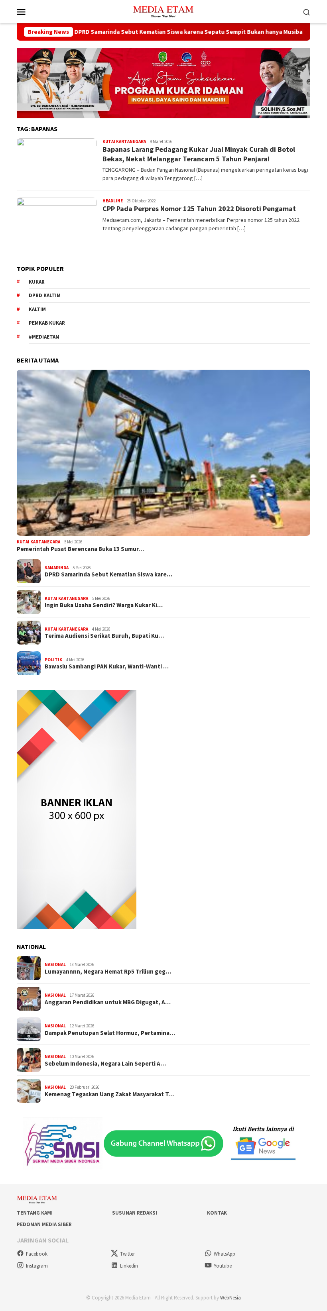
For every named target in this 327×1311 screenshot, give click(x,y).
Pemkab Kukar (47, 322)
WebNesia (230, 1297)
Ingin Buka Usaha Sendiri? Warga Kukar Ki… (104, 605)
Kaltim (37, 309)
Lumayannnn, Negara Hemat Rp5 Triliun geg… (108, 971)
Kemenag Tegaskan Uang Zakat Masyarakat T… (109, 1094)
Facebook (36, 1253)
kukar (37, 281)
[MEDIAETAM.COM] (163, 10)
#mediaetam (44, 336)
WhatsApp (224, 1253)
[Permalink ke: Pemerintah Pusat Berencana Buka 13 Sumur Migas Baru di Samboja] (163, 453)
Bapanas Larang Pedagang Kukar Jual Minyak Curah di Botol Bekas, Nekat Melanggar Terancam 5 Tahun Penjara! (198, 154)
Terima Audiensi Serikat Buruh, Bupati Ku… (104, 635)
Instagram (37, 1265)
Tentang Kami (35, 1212)
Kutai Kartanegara (124, 141)
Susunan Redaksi (134, 1212)
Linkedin (129, 1265)
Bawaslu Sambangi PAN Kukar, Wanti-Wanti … (107, 666)
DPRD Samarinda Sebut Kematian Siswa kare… (108, 574)
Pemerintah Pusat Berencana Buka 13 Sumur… (80, 549)
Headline (112, 201)
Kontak (217, 1212)
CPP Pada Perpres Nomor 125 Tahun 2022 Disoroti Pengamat (199, 208)
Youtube (223, 1265)
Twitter (127, 1253)
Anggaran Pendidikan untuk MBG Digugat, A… (108, 1002)
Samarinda (57, 567)
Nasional (55, 964)
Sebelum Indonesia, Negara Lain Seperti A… (105, 1063)
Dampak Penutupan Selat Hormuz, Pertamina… (110, 1033)
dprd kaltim (45, 295)
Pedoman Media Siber (44, 1224)
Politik (53, 659)
